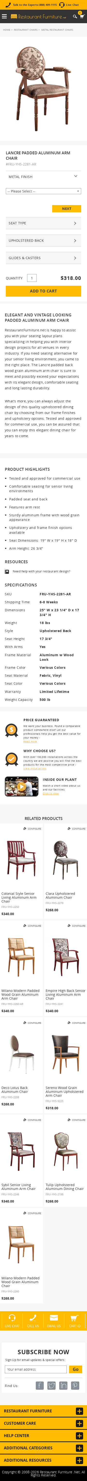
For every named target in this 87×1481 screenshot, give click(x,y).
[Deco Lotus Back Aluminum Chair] (21, 1054)
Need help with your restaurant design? (41, 571)
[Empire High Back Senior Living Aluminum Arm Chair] (66, 957)
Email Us (54, 1326)
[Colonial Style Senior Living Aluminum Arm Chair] (21, 860)
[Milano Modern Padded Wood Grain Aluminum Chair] (21, 1245)
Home (6, 29)
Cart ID (74, 1326)
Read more (30, 741)
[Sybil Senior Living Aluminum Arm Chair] (21, 1151)
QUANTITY (14, 278)
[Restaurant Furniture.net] (38, 16)
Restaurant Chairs (25, 29)
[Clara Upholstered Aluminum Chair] (66, 860)
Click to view (51, 793)
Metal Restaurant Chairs (57, 29)
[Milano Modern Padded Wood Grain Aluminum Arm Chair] (21, 957)
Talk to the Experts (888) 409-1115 (35, 5)
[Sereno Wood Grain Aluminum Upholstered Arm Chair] (66, 1054)
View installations (34, 768)
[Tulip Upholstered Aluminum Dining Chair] (66, 1151)
